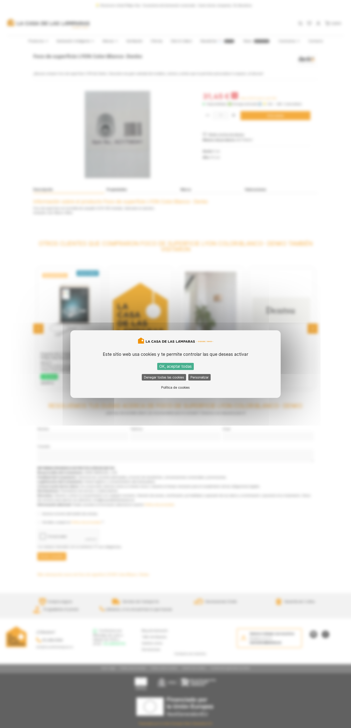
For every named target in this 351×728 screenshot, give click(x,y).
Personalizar (199, 377)
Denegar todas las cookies (164, 377)
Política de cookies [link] (175, 387)
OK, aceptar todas (175, 366)
